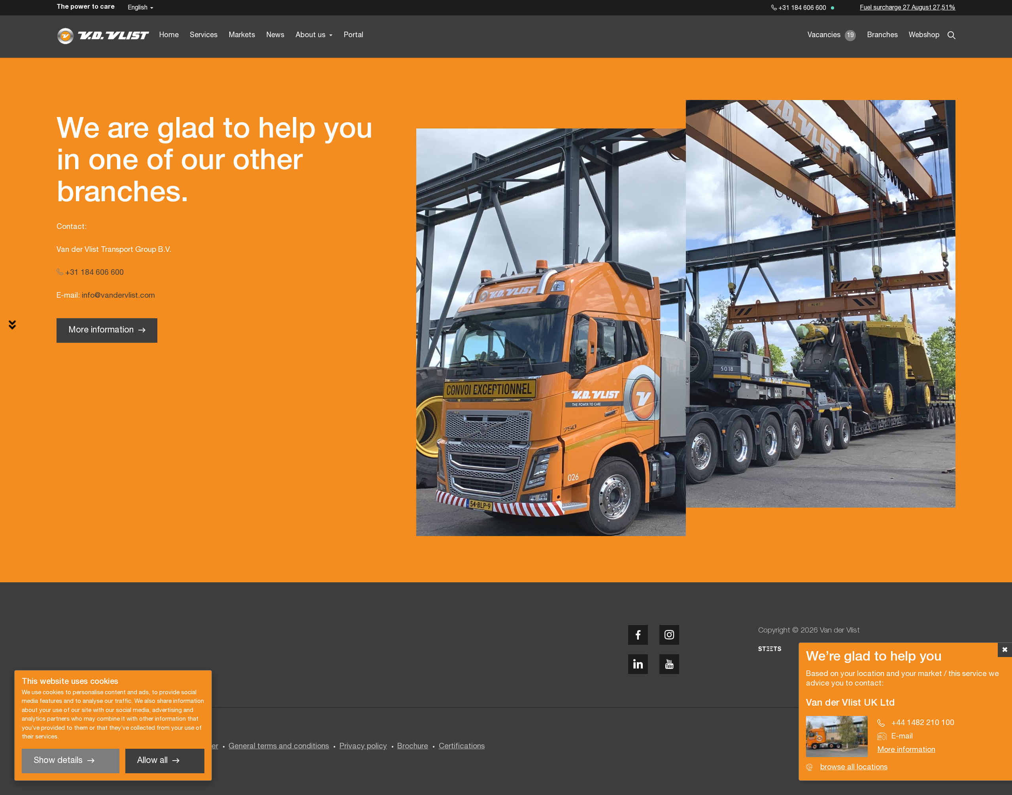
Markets (242, 35)
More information (101, 330)
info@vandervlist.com (118, 295)
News (275, 35)
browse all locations (853, 767)
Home (169, 35)
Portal (353, 35)
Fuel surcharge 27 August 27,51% (907, 8)
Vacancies (831, 35)
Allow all (152, 761)
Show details (58, 761)
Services (203, 35)
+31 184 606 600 (801, 8)
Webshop (924, 35)
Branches (882, 35)
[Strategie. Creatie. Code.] (769, 648)
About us (310, 35)
